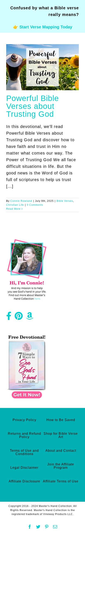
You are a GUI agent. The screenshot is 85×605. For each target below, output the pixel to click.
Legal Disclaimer (24, 467)
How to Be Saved (60, 420)
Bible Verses (65, 201)
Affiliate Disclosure (24, 481)
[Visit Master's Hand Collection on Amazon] (29, 317)
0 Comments (35, 204)
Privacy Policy (24, 420)
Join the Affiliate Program (60, 466)
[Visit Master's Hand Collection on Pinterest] (19, 317)
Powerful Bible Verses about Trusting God (32, 106)
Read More (13, 208)
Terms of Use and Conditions (24, 452)
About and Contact (60, 450)
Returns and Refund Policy (24, 435)
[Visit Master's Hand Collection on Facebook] (9, 317)
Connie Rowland (21, 201)
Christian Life (15, 204)
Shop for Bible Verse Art (61, 435)
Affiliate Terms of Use (60, 481)
